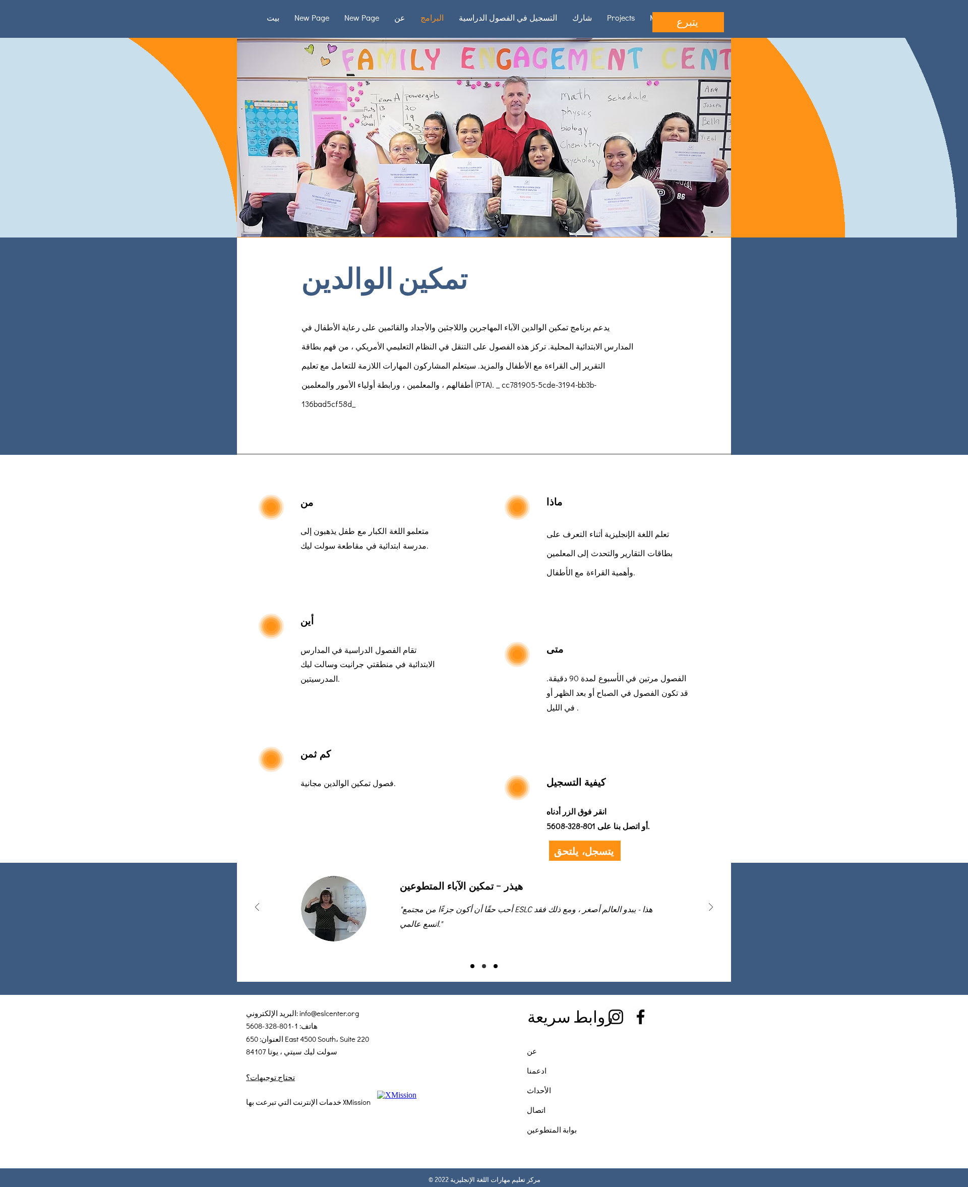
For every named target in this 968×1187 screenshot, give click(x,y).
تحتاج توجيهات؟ (270, 1077)
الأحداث (539, 1090)
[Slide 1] (472, 966)
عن (532, 1051)
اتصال (536, 1110)
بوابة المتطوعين (552, 1129)
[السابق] (257, 908)
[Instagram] (616, 1017)
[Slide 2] (484, 966)
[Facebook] (640, 1017)
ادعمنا (537, 1070)
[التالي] (711, 908)
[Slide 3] (496, 966)
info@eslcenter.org (329, 1013)
